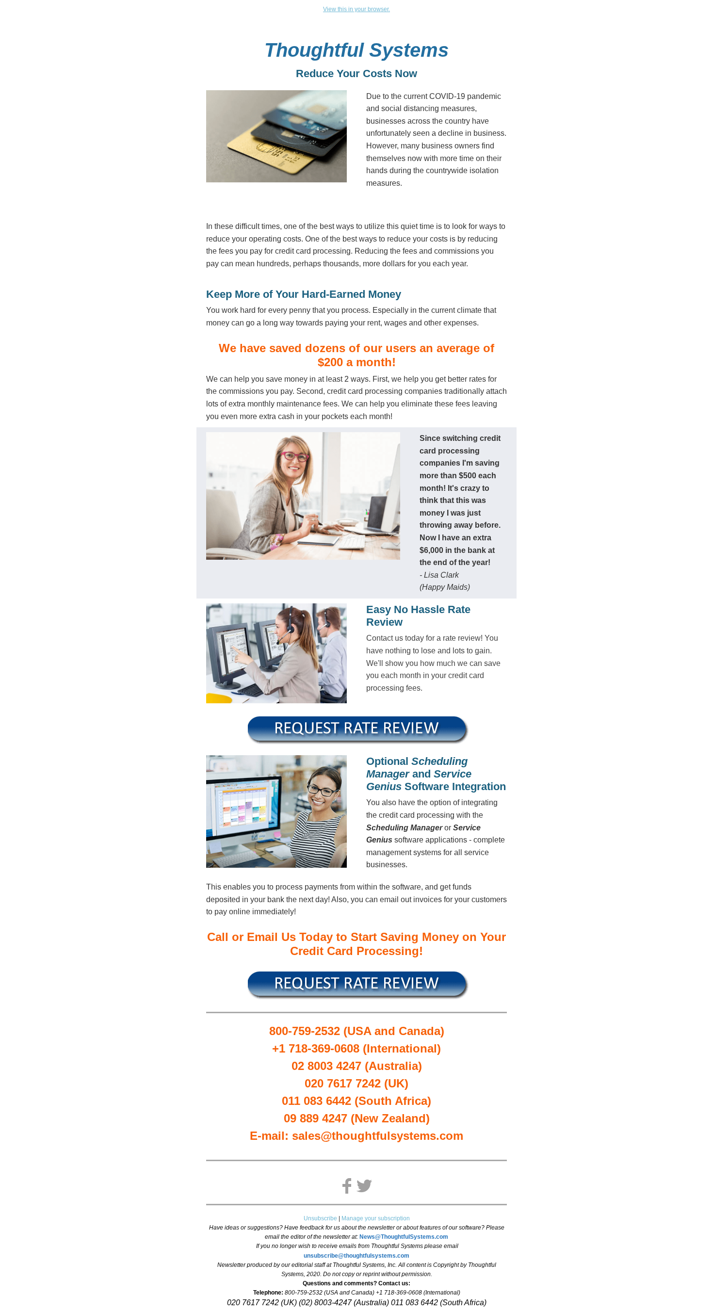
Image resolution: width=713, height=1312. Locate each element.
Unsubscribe (320, 1218)
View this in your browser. (356, 9)
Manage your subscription (375, 1218)
